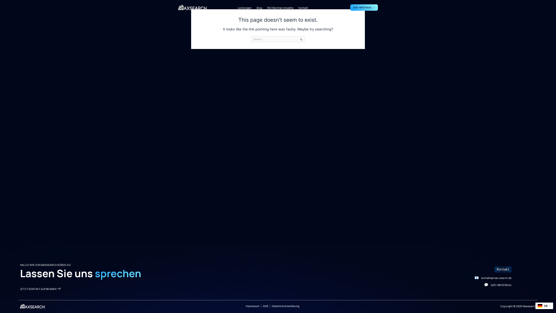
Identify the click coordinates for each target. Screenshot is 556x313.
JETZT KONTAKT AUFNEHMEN (38, 289)
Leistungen (245, 8)
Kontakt (303, 8)
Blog (259, 8)
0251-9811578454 (362, 7)
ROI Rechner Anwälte (280, 8)
